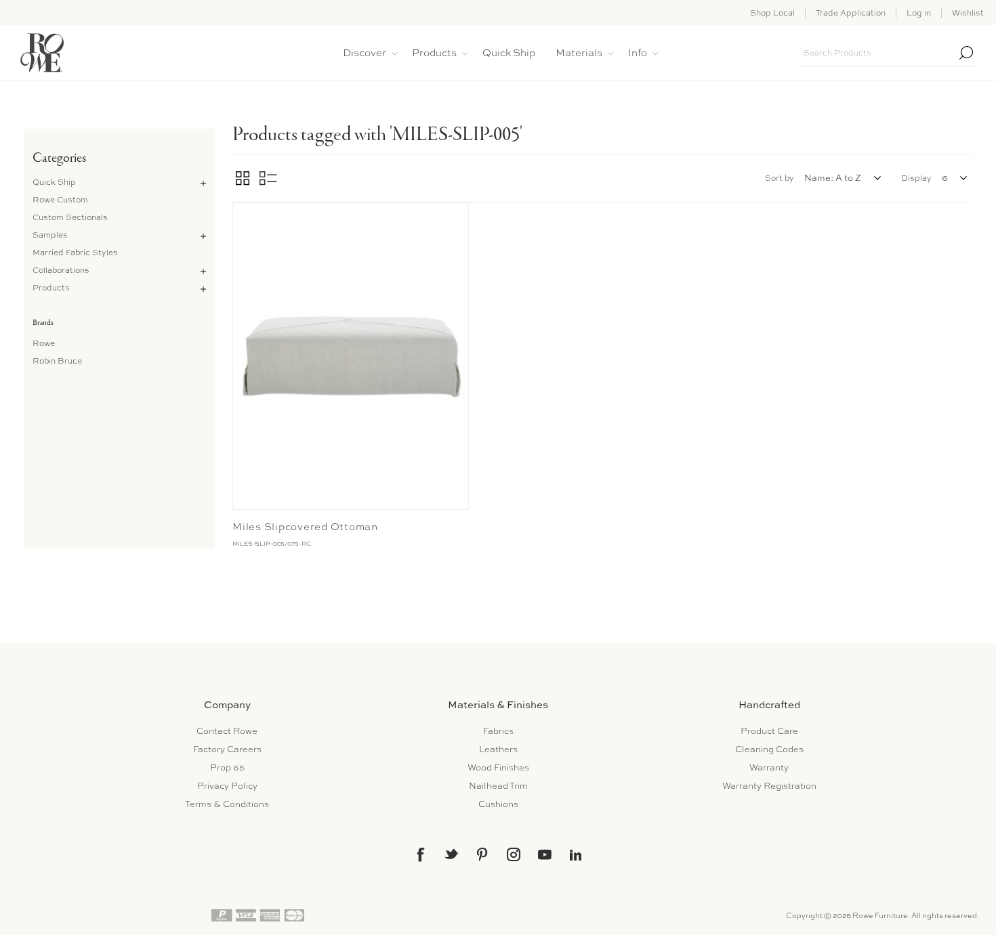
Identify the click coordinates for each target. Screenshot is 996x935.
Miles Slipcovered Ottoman (305, 527)
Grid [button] (242, 178)
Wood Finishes (498, 767)
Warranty (769, 767)
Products (51, 287)
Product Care (769, 731)
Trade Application (851, 12)
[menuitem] (226, 731)
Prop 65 (227, 767)
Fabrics (498, 731)
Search (966, 52)
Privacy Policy (227, 785)
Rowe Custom (60, 199)
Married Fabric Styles (75, 252)
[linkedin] (575, 855)
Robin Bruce (57, 360)
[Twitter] (451, 853)
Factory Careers (227, 749)
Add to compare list (244, 215)
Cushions (498, 804)
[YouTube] (544, 854)
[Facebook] (420, 854)
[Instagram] (513, 854)
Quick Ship (54, 182)
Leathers (498, 749)
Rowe (44, 343)
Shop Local (772, 12)
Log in (919, 12)
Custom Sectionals (70, 217)
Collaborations (61, 270)
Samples (50, 235)
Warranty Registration (769, 785)
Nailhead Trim (498, 785)
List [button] (268, 178)
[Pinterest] (482, 854)
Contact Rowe (226, 731)
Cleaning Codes (769, 749)
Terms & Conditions (227, 804)
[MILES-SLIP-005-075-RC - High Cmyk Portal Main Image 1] (350, 356)
